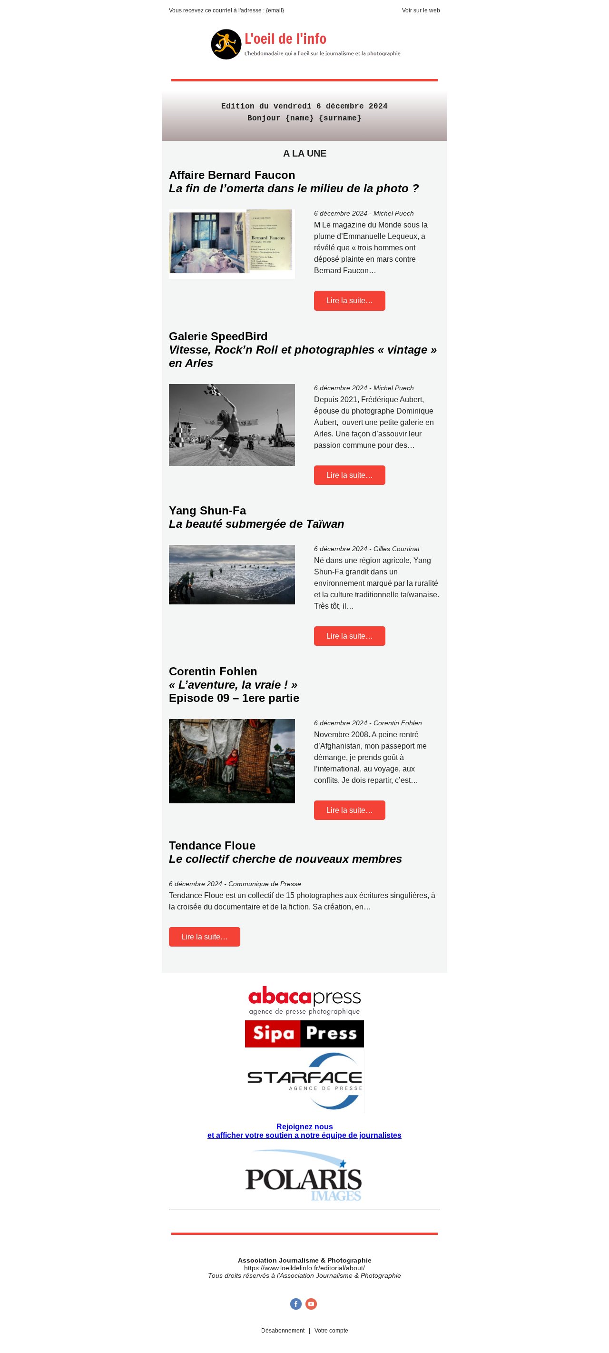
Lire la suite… (349, 300)
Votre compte (331, 1330)
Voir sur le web (421, 10)
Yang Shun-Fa (256, 517)
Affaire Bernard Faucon (294, 181)
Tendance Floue (285, 852)
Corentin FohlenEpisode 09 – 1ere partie (234, 684)
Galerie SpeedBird (303, 349)
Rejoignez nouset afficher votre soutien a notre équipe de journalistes (304, 1131)
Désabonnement (282, 1330)
